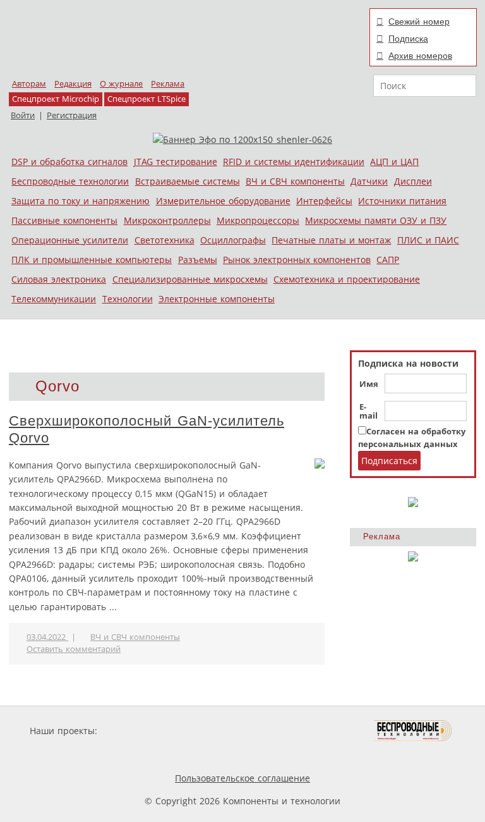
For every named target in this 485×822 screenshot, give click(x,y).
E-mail (368, 411)
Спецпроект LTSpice (146, 99)
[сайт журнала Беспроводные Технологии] (413, 730)
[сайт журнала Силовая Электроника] (141, 730)
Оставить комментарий (74, 649)
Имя (368, 384)
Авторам (29, 83)
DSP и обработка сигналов (69, 162)
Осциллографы (233, 240)
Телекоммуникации (53, 299)
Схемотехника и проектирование (346, 279)
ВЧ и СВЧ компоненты (295, 181)
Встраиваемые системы (187, 181)
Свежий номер (419, 21)
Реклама (167, 83)
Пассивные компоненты (64, 220)
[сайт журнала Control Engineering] (159, 754)
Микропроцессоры (258, 220)
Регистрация (72, 115)
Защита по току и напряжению (80, 201)
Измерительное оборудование (223, 201)
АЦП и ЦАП (394, 162)
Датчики (369, 181)
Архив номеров (420, 56)
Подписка (408, 39)
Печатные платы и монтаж (331, 240)
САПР (387, 260)
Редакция (73, 83)
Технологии (127, 299)
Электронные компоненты (217, 299)
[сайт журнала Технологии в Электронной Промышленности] (221, 730)
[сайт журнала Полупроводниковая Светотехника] (314, 730)
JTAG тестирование (175, 162)
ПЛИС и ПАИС (428, 240)
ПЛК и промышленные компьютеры (91, 260)
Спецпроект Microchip (55, 99)
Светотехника (165, 240)
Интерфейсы (324, 201)
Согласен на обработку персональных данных (411, 438)
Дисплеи (413, 181)
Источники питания (402, 201)
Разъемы (197, 260)
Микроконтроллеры (167, 220)
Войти (23, 115)
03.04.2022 (47, 637)
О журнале (121, 83)
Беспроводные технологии (70, 181)
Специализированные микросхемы (190, 279)
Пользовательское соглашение (242, 778)
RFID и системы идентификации (293, 162)
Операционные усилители (69, 240)
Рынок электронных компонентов (297, 260)
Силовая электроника (58, 279)
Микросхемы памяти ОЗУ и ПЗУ (375, 220)
